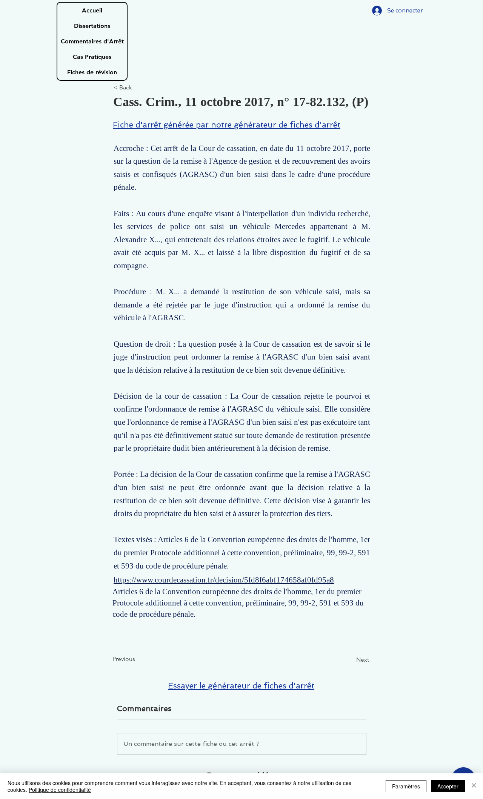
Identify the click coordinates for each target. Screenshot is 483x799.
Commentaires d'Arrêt (92, 41)
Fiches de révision (92, 72)
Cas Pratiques (92, 56)
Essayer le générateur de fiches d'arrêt (241, 685)
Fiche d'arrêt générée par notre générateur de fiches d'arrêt (226, 124)
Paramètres (406, 786)
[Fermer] (473, 786)
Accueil (92, 10)
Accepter (447, 786)
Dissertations (92, 25)
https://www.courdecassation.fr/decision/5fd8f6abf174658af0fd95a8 (224, 579)
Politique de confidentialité (60, 789)
